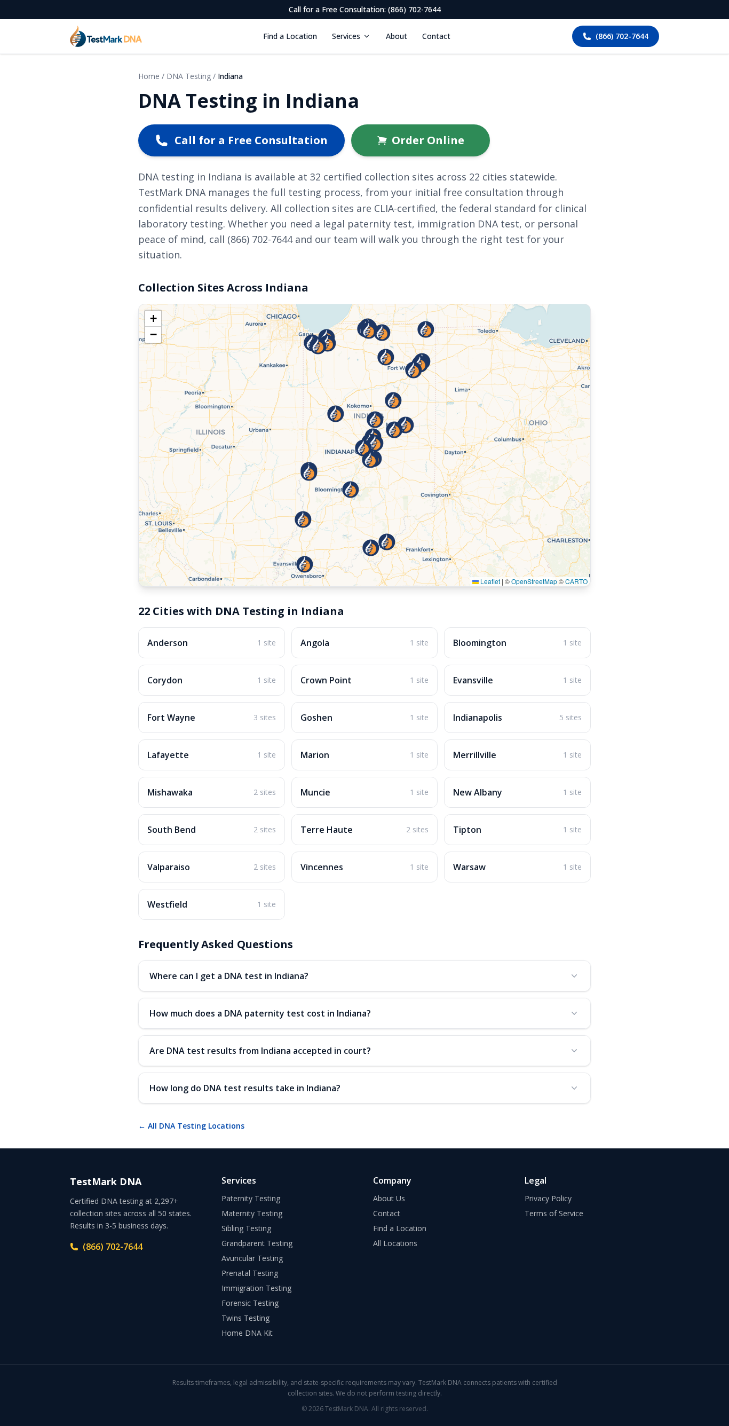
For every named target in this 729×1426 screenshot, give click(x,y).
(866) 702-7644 (622, 36)
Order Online (428, 140)
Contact (436, 36)
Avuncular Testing (252, 1258)
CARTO (576, 581)
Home (149, 76)
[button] (413, 370)
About (396, 36)
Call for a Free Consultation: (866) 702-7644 (365, 9)
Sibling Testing (246, 1228)
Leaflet (489, 581)
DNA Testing (189, 76)
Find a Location (290, 36)
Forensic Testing (250, 1303)
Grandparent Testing (256, 1243)
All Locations (395, 1243)
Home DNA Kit (247, 1333)
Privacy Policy (548, 1198)
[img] (364, 445)
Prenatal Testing (249, 1273)
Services (346, 36)
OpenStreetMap (534, 581)
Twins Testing (245, 1318)
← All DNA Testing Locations (191, 1126)
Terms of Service (554, 1213)
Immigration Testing (256, 1288)
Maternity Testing (251, 1213)
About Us (389, 1198)
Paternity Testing (250, 1198)
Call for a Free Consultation (251, 140)
